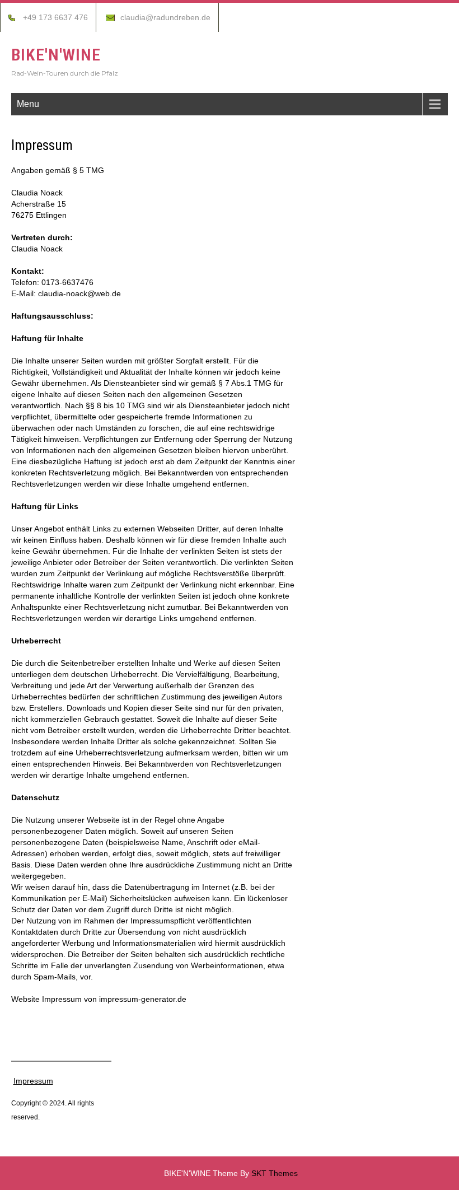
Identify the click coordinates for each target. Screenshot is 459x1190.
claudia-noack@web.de (79, 293)
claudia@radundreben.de (165, 17)
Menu (28, 104)
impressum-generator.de (142, 999)
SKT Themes (274, 1173)
